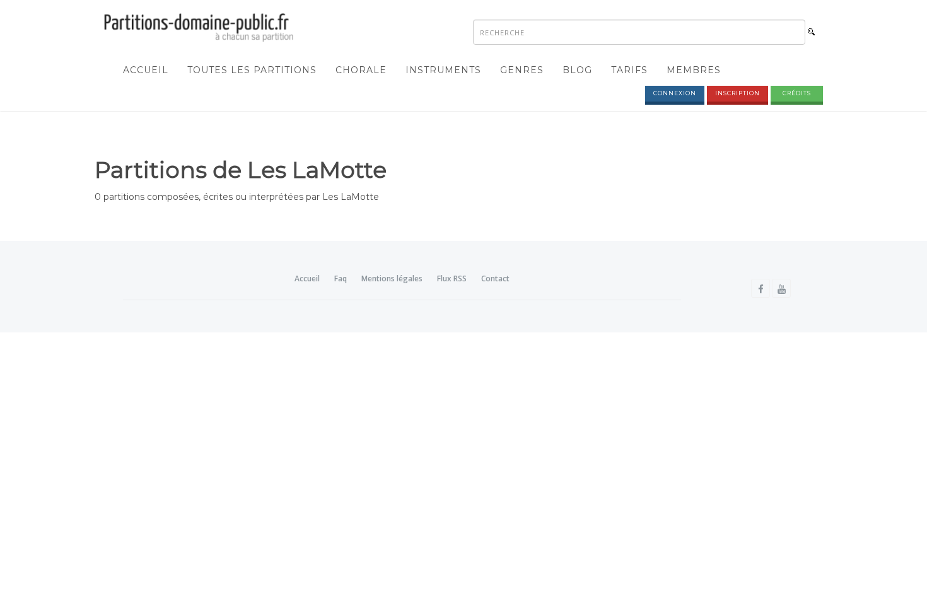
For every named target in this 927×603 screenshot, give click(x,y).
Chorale (361, 70)
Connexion (674, 93)
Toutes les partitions (252, 70)
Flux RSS (452, 278)
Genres (522, 70)
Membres (694, 70)
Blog (577, 70)
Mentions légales (392, 278)
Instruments (443, 70)
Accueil (145, 70)
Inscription (737, 93)
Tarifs (629, 70)
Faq (340, 278)
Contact (495, 278)
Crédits (797, 93)
